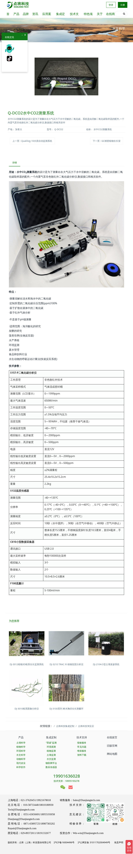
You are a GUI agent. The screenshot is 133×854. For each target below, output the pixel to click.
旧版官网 (112, 745)
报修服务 (81, 742)
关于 (100, 14)
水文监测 (51, 758)
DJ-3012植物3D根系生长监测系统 (27, 664)
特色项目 (88, 15)
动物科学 (20, 758)
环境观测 (51, 746)
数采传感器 (51, 767)
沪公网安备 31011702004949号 (94, 842)
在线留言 (112, 737)
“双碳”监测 (51, 742)
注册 (122, 4)
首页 (7, 15)
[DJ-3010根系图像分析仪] (26, 688)
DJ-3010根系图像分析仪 (27, 708)
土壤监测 (51, 754)
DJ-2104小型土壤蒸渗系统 (106, 664)
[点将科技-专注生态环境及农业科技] (18, 5)
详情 (14, 162)
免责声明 (118, 842)
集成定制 (60, 15)
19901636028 (66, 776)
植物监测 (51, 750)
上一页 (32, 140)
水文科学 (20, 754)
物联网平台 (51, 763)
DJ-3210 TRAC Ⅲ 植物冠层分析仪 (66, 664)
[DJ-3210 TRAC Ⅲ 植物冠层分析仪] (66, 643)
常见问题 (81, 746)
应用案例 (46, 15)
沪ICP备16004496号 (64, 842)
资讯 (35, 14)
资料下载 (81, 754)
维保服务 (81, 750)
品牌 (26, 14)
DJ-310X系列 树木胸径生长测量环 (66, 708)
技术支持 (74, 15)
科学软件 (20, 767)
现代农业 (20, 763)
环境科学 (20, 750)
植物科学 (20, 746)
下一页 (107, 140)
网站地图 (112, 754)
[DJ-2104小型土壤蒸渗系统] (106, 643)
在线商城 (110, 15)
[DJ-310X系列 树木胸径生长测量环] (66, 688)
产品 (16, 14)
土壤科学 (20, 742)
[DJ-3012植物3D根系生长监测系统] (26, 643)
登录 (111, 4)
